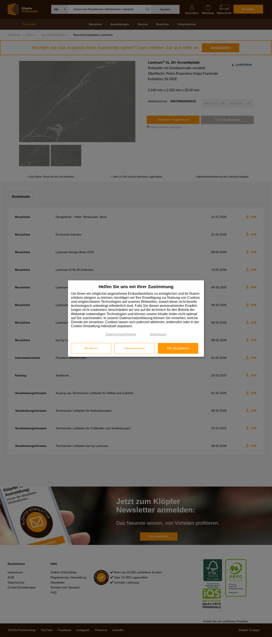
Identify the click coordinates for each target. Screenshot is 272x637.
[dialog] (136, 318)
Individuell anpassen (134, 348)
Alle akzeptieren (178, 348)
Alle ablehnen (91, 348)
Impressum (158, 334)
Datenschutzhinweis (121, 334)
